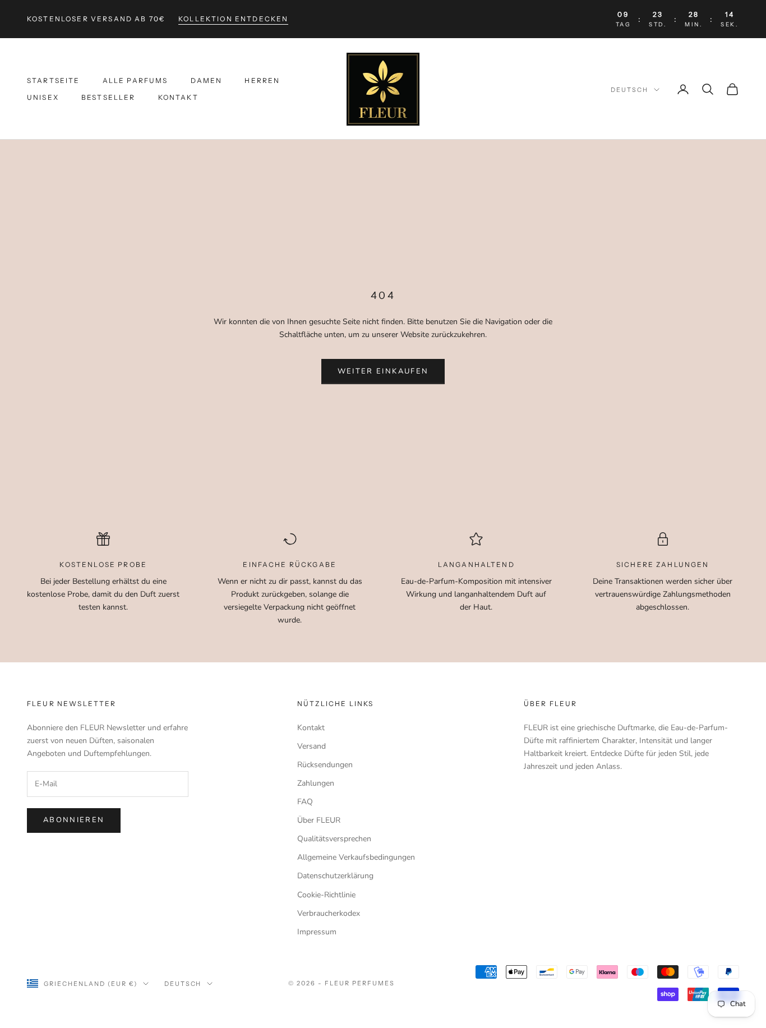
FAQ (305, 801)
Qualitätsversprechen (334, 838)
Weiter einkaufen (383, 371)
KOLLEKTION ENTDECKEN (233, 19)
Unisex (43, 97)
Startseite (53, 80)
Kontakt (178, 97)
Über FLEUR (318, 820)
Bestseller (108, 97)
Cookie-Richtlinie (326, 894)
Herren (262, 80)
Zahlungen (315, 783)
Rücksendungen (325, 764)
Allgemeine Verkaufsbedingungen (356, 857)
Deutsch (629, 90)
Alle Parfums (135, 80)
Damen (207, 80)
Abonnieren (73, 820)
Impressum (316, 931)
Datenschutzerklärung (335, 875)
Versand (311, 746)
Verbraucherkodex (328, 913)
